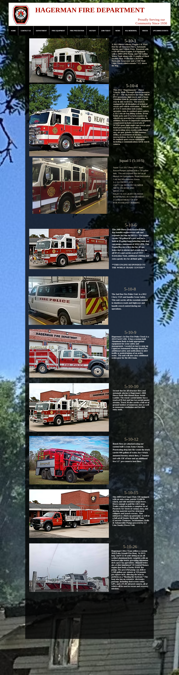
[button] (41, 30)
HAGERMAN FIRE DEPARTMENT (90, 10)
